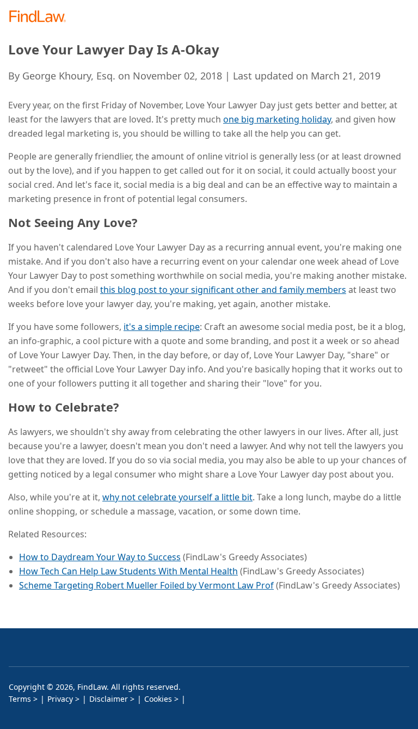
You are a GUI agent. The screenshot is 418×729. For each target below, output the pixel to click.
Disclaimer (108, 699)
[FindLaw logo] (41, 17)
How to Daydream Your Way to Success (100, 557)
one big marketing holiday (277, 119)
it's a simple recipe (162, 327)
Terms (20, 699)
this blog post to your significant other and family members (223, 290)
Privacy (60, 699)
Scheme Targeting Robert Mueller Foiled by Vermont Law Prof (146, 585)
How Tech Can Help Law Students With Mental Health (128, 571)
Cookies (158, 699)
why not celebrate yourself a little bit (177, 497)
